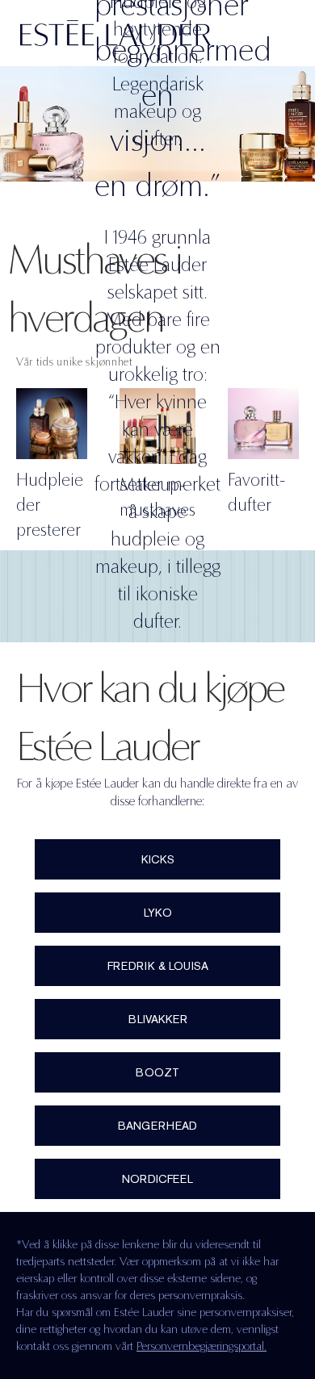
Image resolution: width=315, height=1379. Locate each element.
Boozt (157, 1072)
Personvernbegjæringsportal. (201, 1346)
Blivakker (157, 1019)
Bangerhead (157, 1125)
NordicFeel (157, 1179)
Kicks (157, 859)
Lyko (158, 912)
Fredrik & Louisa (157, 966)
